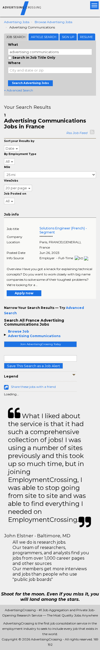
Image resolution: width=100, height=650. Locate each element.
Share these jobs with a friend (33, 387)
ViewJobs (11, 180)
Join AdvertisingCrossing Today (40, 344)
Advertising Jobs (16, 22)
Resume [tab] (86, 37)
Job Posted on (15, 193)
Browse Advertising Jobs (53, 22)
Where (14, 63)
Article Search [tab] (43, 37)
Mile (7, 167)
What (13, 45)
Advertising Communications (34, 336)
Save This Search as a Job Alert (33, 366)
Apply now (24, 293)
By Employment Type (20, 154)
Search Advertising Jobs (30, 83)
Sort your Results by (19, 141)
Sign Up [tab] (68, 37)
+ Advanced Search (18, 90)
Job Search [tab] (15, 37)
